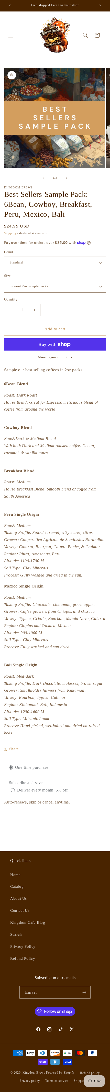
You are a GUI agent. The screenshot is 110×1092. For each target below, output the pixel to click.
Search (16, 934)
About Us (18, 898)
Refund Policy (22, 958)
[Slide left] (43, 177)
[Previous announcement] (9, 5)
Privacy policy (30, 1080)
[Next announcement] (100, 5)
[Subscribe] (84, 992)
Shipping (10, 233)
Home (15, 875)
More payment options (55, 357)
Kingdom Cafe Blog (27, 922)
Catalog (17, 886)
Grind (8, 252)
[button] (11, 35)
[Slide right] (66, 177)
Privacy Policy (23, 946)
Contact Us (19, 910)
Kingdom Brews (34, 1072)
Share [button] (14, 749)
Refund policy (90, 1072)
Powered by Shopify (60, 1072)
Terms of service (56, 1080)
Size (7, 276)
